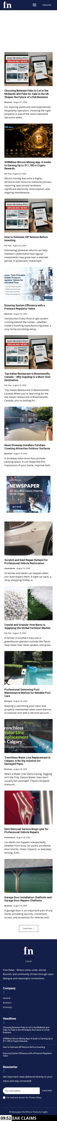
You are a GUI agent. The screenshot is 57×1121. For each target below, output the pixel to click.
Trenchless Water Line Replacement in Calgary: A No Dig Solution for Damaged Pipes (27, 760)
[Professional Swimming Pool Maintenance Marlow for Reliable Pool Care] (28, 668)
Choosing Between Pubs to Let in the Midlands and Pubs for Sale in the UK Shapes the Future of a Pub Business (26, 93)
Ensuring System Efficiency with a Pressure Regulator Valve (24, 307)
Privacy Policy (35, 1097)
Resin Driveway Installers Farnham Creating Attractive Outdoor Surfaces (27, 447)
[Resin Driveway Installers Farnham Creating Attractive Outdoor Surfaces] (28, 424)
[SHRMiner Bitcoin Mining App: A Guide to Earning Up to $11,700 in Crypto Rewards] (28, 141)
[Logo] (7, 4)
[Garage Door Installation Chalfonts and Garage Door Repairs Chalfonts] (28, 876)
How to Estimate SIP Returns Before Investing (24, 1047)
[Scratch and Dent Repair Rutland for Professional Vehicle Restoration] (28, 538)
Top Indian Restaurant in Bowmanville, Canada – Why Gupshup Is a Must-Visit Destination (27, 377)
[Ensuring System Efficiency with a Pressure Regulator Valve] (28, 284)
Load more (27, 928)
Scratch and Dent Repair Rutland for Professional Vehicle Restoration (26, 561)
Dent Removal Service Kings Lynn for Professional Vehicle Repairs (26, 831)
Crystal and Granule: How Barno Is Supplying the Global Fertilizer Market (27, 626)
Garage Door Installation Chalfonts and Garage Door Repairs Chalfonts (28, 899)
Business (8, 102)
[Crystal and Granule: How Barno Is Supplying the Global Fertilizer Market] (28, 603)
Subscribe (47, 1091)
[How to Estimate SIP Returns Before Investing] (28, 216)
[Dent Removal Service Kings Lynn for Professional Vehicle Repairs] (28, 808)
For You (7, 174)
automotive (9, 568)
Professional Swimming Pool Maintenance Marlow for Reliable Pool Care (27, 692)
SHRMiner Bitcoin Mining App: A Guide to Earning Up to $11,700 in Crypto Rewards (27, 165)
